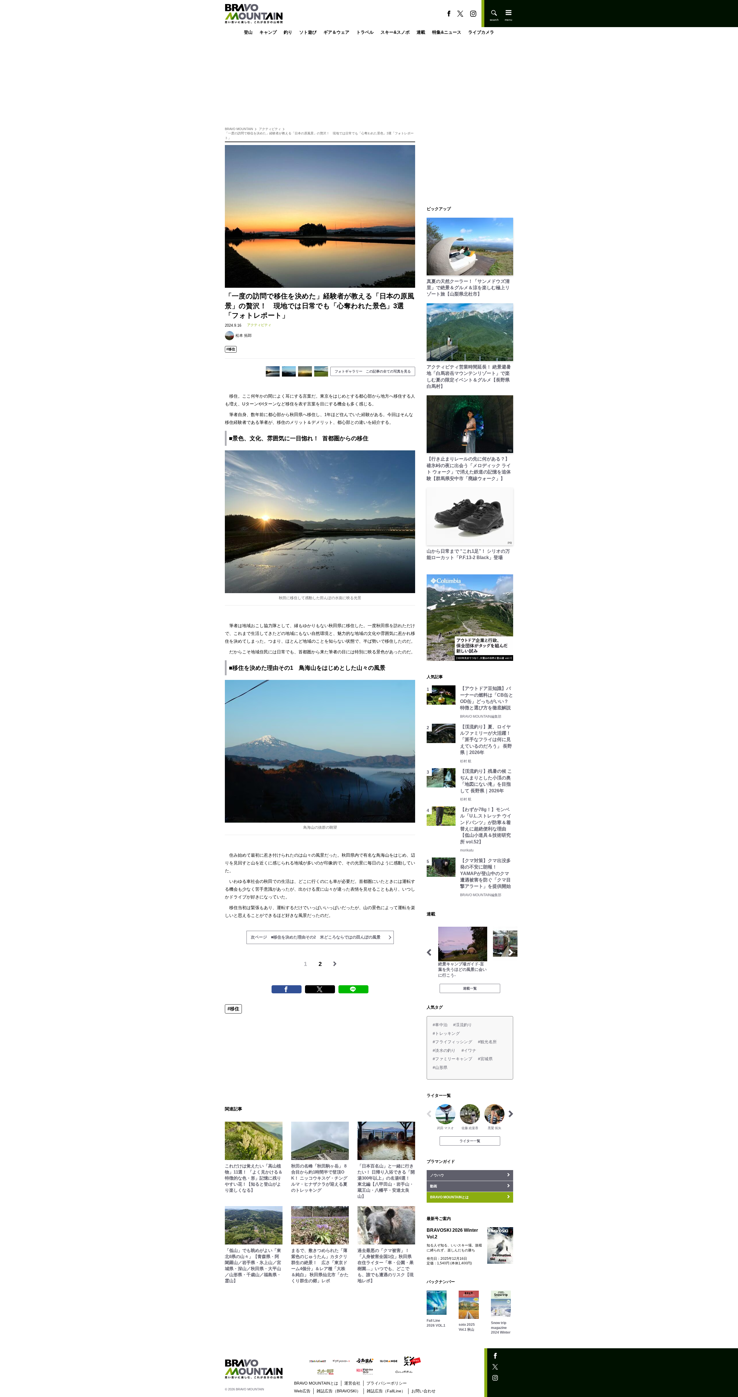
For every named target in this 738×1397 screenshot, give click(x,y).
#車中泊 (440, 1024)
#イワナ (469, 1050)
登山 (248, 32)
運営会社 (352, 1383)
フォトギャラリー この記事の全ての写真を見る (373, 371)
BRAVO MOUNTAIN (239, 129)
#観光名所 (487, 1041)
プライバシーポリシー (386, 1383)
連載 (421, 32)
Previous (429, 952)
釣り (288, 32)
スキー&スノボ (395, 32)
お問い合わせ (423, 1391)
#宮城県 (485, 1058)
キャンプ (268, 32)
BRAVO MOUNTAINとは (316, 1383)
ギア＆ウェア (336, 32)
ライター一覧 (470, 1141)
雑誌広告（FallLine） (386, 1391)
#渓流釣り (462, 1024)
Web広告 (302, 1391)
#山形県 (440, 1067)
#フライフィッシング (452, 1041)
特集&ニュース (446, 32)
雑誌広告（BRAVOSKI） (339, 1391)
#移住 (230, 349)
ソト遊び (308, 32)
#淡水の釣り (444, 1050)
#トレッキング (446, 1033)
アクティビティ (270, 129)
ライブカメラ (481, 32)
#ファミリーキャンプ (452, 1058)
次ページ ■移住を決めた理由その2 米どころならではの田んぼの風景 (316, 937)
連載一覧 (470, 988)
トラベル (365, 32)
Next (511, 952)
